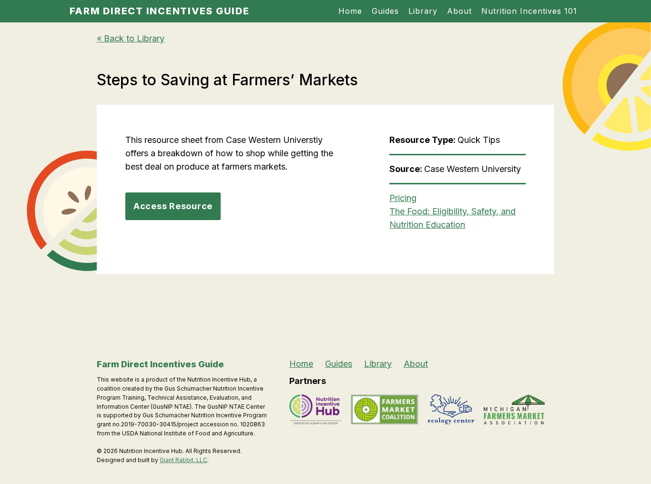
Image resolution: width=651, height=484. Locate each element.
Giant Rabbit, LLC (183, 460)
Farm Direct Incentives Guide (160, 11)
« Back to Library (130, 38)
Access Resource (173, 206)
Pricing (403, 198)
